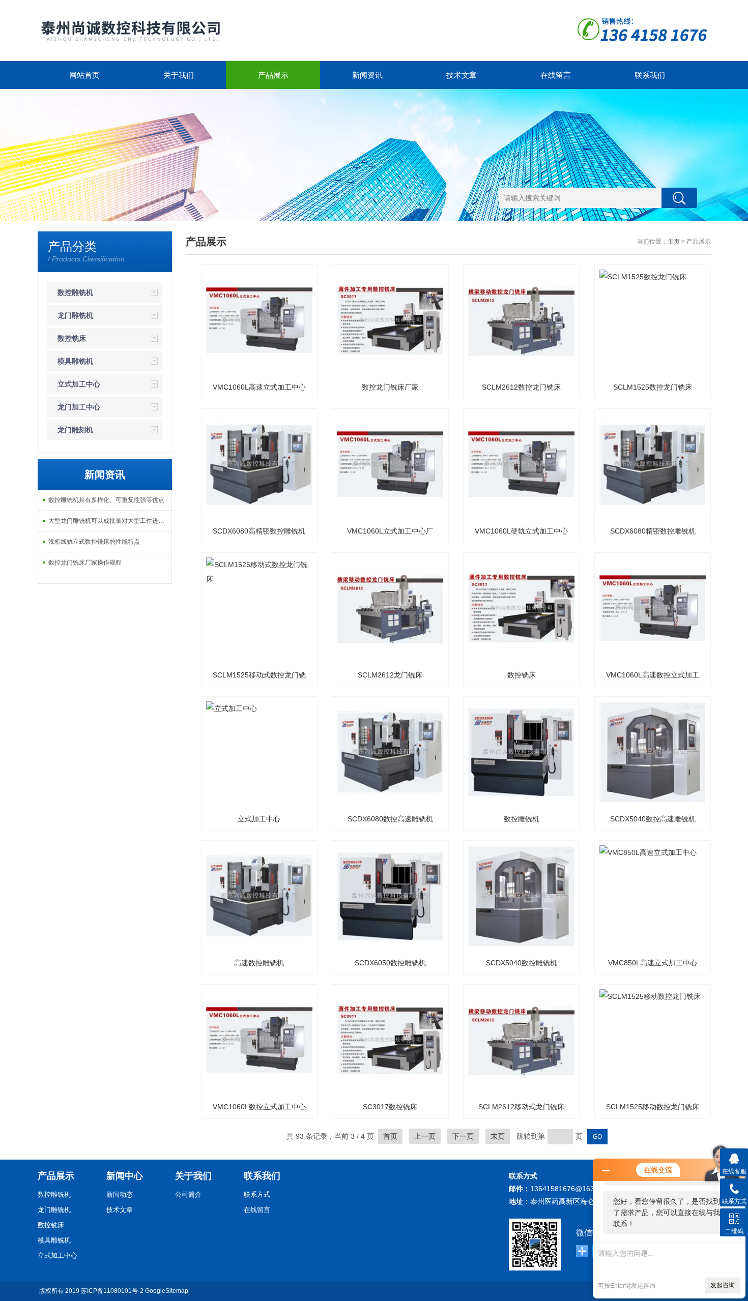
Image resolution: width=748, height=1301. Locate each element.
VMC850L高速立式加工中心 (652, 963)
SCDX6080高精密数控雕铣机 (259, 531)
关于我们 (178, 75)
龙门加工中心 (78, 407)
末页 (498, 1136)
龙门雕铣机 (75, 315)
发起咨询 (722, 1285)
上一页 (425, 1136)
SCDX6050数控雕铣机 (390, 963)
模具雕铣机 (75, 361)
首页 (390, 1136)
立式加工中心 (78, 384)
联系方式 (257, 1194)
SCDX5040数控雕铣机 (521, 963)
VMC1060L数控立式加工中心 (259, 1107)
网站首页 (84, 75)
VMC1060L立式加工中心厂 (390, 531)
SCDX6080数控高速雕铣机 (390, 819)
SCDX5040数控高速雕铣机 (653, 819)
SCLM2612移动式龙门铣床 (521, 1107)
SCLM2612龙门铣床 (390, 675)
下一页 (463, 1136)
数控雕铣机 (75, 292)
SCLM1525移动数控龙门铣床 (652, 1107)
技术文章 (461, 75)
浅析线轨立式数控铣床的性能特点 (94, 541)
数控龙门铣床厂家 (390, 387)
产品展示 (273, 75)
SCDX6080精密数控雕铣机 (653, 531)
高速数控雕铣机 (259, 963)
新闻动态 (119, 1194)
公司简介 (188, 1194)
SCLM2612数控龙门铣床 (521, 387)
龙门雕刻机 (75, 430)
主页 (674, 241)
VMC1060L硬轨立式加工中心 (521, 531)
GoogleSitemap (166, 1290)
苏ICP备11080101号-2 (112, 1290)
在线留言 (555, 75)
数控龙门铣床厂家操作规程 (85, 562)
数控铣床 (71, 338)
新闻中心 (124, 1176)
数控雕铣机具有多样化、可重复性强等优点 (106, 500)
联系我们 (650, 75)
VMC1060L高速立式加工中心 (259, 387)
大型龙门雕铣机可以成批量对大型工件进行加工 (110, 520)
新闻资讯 (367, 75)
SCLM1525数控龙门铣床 (652, 387)
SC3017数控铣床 (390, 1107)
